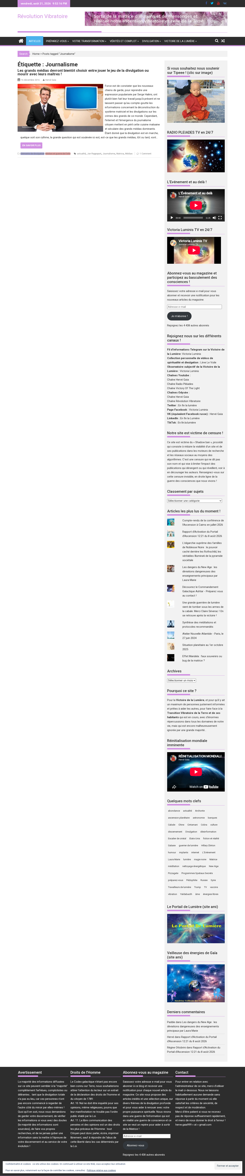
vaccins (214, 887)
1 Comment (145, 153)
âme (197, 894)
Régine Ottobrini (176, 1047)
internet (195, 852)
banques (212, 817)
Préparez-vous (56, 41)
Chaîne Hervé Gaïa (178, 379)
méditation (173, 866)
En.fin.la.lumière (187, 422)
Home (36, 53)
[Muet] (214, 218)
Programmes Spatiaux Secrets (197, 873)
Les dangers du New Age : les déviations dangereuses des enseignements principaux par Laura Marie (193, 1026)
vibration (172, 894)
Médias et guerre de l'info (57, 153)
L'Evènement (208, 852)
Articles (35, 41)
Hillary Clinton (208, 845)
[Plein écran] (220, 218)
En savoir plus (31, 145)
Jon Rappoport (94, 153)
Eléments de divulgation (32, 153)
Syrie (213, 880)
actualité (81, 153)
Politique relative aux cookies (101, 1170)
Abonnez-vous (135, 1145)
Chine (181, 824)
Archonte (200, 810)
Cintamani (192, 824)
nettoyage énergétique (194, 866)
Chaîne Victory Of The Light (183, 388)
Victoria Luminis (191, 354)
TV (205, 887)
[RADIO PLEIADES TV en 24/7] (196, 171)
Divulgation (150, 41)
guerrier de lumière (188, 845)
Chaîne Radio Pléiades (180, 384)
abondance (174, 810)
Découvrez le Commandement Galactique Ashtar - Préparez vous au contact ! (202, 591)
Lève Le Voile (208, 362)
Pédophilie (191, 880)
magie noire (200, 859)
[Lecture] (172, 218)
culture (213, 824)
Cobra (204, 824)
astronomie (199, 817)
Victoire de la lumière (179, 41)
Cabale (171, 824)
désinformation (208, 831)
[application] (196, 205)
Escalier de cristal (177, 838)
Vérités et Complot (123, 41)
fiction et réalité (211, 838)
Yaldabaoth (186, 894)
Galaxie (172, 845)
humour (172, 852)
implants (183, 852)
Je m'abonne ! (179, 316)
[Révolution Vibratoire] (21, 40)
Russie (204, 880)
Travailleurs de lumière (179, 887)
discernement (175, 831)
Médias (129, 153)
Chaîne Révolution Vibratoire (184, 401)
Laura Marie (174, 859)
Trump (197, 887)
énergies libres (210, 894)
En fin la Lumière (190, 418)
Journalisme (109, 153)
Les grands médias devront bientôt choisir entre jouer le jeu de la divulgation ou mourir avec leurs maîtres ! (83, 72)
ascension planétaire (179, 817)
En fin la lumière (187, 405)
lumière (187, 859)
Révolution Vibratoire (43, 16)
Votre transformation (88, 41)
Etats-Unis (194, 838)
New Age (213, 866)
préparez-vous (175, 880)
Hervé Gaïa (50, 80)
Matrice (120, 153)
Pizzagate (173, 873)
